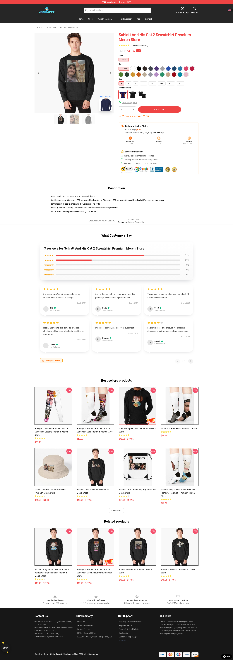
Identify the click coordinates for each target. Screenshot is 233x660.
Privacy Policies (83, 629)
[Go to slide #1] (60, 119)
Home (37, 27)
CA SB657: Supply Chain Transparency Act (94, 637)
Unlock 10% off (5, 648)
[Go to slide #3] (88, 119)
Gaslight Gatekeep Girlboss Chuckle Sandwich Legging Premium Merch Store (51, 431)
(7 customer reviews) (139, 46)
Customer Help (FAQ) (128, 637)
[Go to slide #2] (74, 119)
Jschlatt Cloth (49, 27)
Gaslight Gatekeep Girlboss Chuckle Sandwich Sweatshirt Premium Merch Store (94, 572)
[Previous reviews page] (177, 361)
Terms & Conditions (85, 625)
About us (81, 622)
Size (120, 79)
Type (121, 55)
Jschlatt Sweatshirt (69, 27)
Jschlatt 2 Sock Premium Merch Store (179, 428)
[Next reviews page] (190, 361)
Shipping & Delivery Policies (130, 622)
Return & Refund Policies (129, 629)
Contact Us (123, 633)
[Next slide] (110, 73)
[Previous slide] (39, 73)
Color (121, 64)
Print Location (125, 88)
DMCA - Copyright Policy (87, 633)
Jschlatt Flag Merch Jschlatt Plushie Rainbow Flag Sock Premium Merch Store (178, 492)
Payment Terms (125, 625)
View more (116, 510)
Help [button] (228, 657)
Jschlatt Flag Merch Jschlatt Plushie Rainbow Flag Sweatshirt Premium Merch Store (52, 572)
